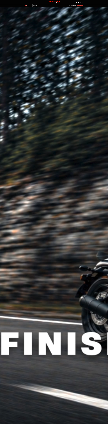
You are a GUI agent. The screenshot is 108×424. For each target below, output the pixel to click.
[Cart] (78, 2)
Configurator (80, 5)
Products (74, 5)
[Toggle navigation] (26, 2)
